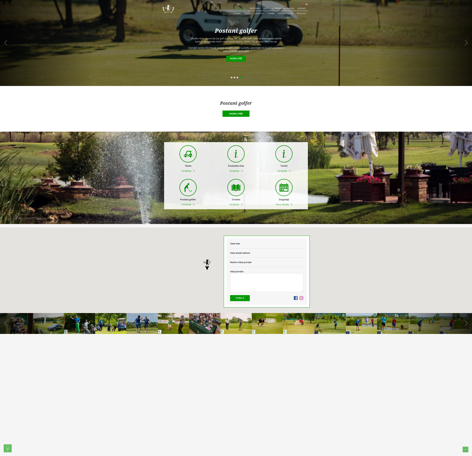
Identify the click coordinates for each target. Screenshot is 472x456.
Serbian (306, 3)
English (302, 3)
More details (282, 204)
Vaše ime (235, 243)
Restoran (255, 8)
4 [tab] (240, 77)
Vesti (265, 8)
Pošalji (240, 298)
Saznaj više (236, 55)
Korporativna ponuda (283, 8)
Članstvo (259, 13)
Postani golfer (285, 13)
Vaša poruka (236, 271)
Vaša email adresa (240, 253)
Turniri (270, 13)
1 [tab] (231, 77)
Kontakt (302, 8)
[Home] (168, 8)
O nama (237, 13)
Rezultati (301, 13)
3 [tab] (237, 77)
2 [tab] (234, 77)
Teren (247, 13)
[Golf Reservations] (8, 448)
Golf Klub (239, 8)
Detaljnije (186, 171)
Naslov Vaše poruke (241, 262)
